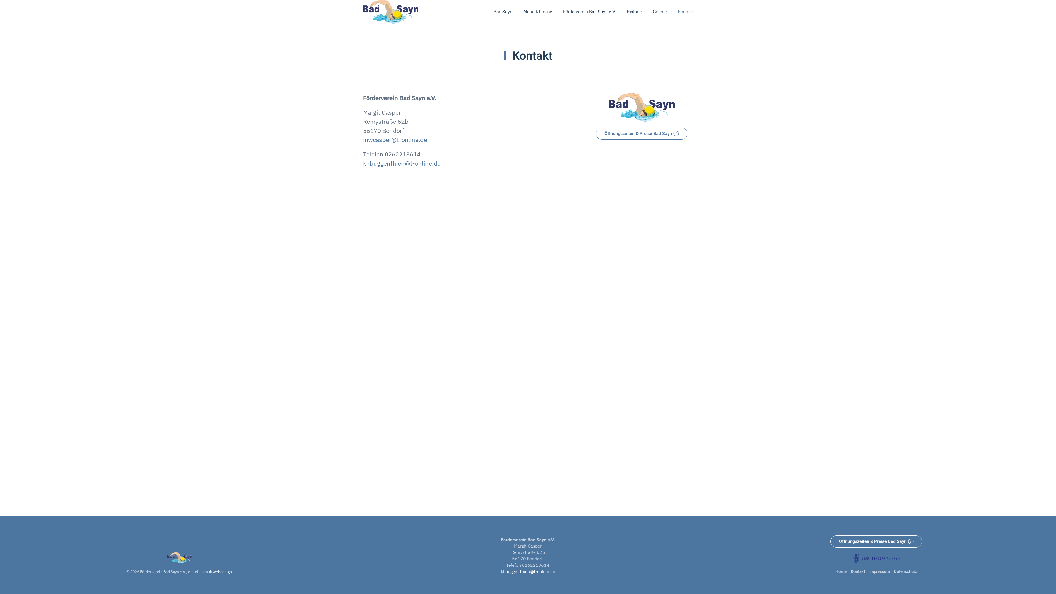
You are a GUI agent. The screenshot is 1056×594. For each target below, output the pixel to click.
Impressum (879, 571)
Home (841, 571)
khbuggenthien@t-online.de (402, 163)
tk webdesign (220, 571)
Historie (634, 12)
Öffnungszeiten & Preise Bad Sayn (638, 133)
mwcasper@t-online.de (395, 140)
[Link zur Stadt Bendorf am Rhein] (876, 557)
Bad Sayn (503, 12)
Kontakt (685, 12)
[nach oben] (179, 557)
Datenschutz (905, 571)
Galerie (660, 12)
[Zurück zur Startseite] (390, 12)
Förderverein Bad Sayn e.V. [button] (589, 12)
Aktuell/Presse (537, 12)
